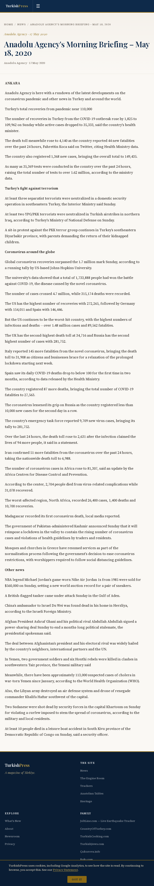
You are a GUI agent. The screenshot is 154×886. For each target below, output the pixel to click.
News (21, 24)
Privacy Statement (65, 870)
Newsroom (12, 836)
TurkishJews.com (92, 844)
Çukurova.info (90, 852)
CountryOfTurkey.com (95, 829)
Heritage (86, 801)
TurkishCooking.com (94, 836)
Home (8, 24)
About (9, 829)
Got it (77, 879)
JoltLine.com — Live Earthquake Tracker (107, 821)
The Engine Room (92, 778)
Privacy (10, 844)
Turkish (17, 6)
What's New (13, 821)
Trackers (86, 786)
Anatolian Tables (91, 793)
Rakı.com (86, 859)
